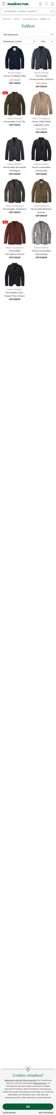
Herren (17, 19)
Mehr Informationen (46, 1112)
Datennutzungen (39, 1083)
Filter (43, 41)
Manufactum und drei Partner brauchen (21, 1080)
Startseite (7, 19)
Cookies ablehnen (9, 1112)
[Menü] (4, 3)
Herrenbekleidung (30, 19)
